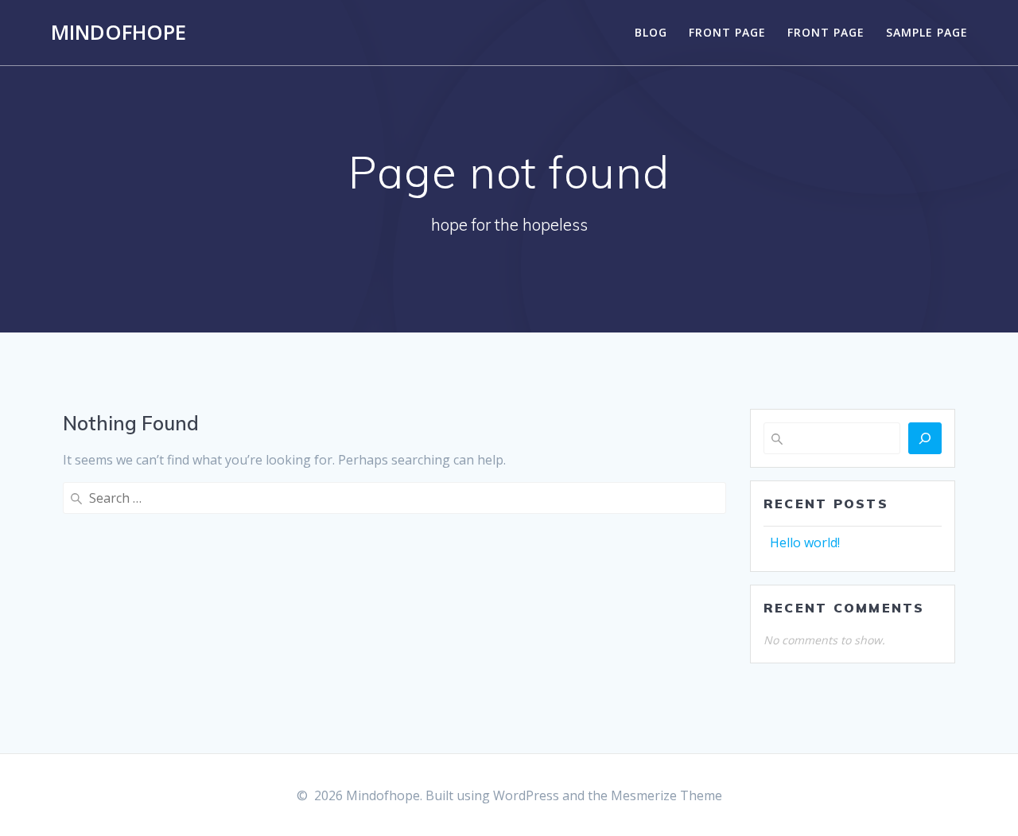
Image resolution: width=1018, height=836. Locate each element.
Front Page (727, 32)
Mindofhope (118, 32)
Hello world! (805, 542)
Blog (651, 32)
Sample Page (927, 32)
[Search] (925, 438)
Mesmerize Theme (666, 795)
